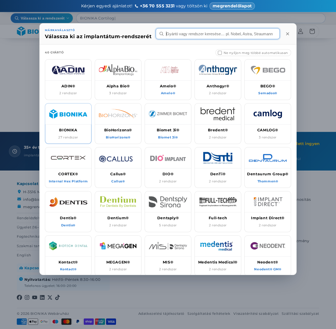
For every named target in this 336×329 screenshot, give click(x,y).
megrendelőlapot (232, 5)
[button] (68, 79)
